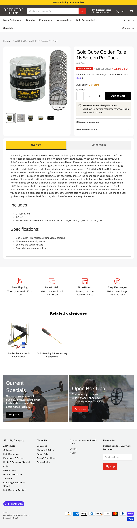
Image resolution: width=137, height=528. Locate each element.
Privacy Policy (43, 462)
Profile (73, 453)
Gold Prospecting (85, 20)
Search (6, 512)
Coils (5, 466)
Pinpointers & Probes (13, 458)
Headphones (9, 470)
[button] (121, 11)
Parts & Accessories (12, 474)
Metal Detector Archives (14, 490)
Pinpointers (45, 20)
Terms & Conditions (46, 458)
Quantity (80, 89)
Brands (30, 20)
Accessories (64, 20)
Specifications (99, 145)
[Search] (82, 11)
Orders (73, 449)
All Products (9, 446)
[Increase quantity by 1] (99, 96)
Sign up (110, 466)
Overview (36, 145)
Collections (8, 450)
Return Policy (43, 454)
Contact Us (128, 28)
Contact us (42, 446)
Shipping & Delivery (46, 450)
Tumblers (7, 478)
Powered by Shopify (11, 518)
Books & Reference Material (16, 462)
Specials (8, 28)
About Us (129, 20)
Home (6, 41)
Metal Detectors (12, 20)
